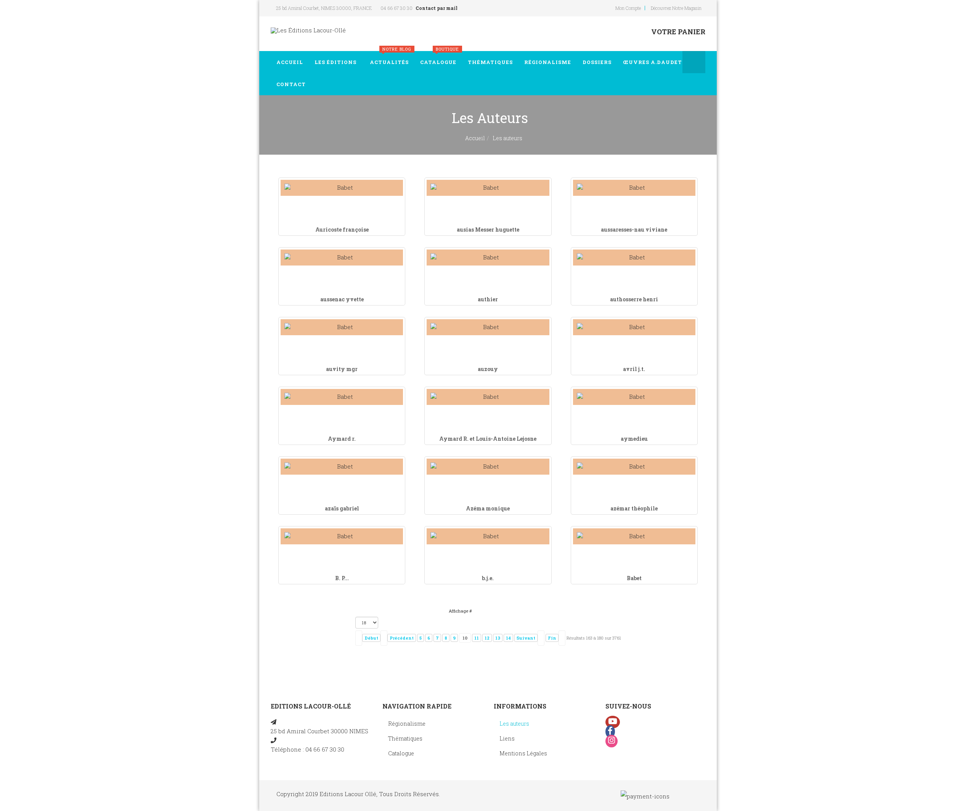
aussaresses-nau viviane (634, 229)
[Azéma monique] (488, 466)
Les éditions (335, 62)
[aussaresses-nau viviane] (634, 187)
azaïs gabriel (342, 508)
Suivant (526, 638)
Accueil (289, 62)
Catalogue (439, 58)
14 (508, 638)
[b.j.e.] (488, 536)
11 (476, 638)
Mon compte (628, 8)
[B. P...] (342, 536)
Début (371, 638)
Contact (291, 84)
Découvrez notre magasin (676, 8)
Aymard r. (342, 438)
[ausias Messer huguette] (488, 187)
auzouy (488, 369)
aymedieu (634, 438)
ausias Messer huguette (488, 229)
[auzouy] (488, 327)
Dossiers (597, 62)
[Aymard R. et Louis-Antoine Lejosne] (488, 397)
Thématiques (490, 62)
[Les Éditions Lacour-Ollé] (308, 30)
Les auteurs (514, 723)
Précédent (402, 638)
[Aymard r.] (342, 397)
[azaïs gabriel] (342, 466)
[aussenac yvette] (342, 257)
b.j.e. (488, 578)
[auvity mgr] (342, 327)
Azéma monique (488, 508)
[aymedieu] (634, 397)
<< (358, 638)
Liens (507, 738)
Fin (552, 638)
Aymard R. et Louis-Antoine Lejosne (487, 438)
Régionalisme (547, 62)
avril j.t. (634, 369)
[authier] (488, 257)
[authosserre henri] (634, 257)
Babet (634, 578)
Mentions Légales (523, 753)
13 (497, 638)
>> (562, 638)
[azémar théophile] (634, 466)
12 (487, 638)
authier (488, 299)
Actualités (390, 58)
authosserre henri (634, 299)
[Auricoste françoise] (342, 187)
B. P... (342, 578)
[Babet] (634, 536)
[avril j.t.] (634, 327)
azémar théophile (634, 508)
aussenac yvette (342, 299)
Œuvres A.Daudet (652, 62)
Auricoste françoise (342, 229)
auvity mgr (342, 369)
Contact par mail (437, 8)
